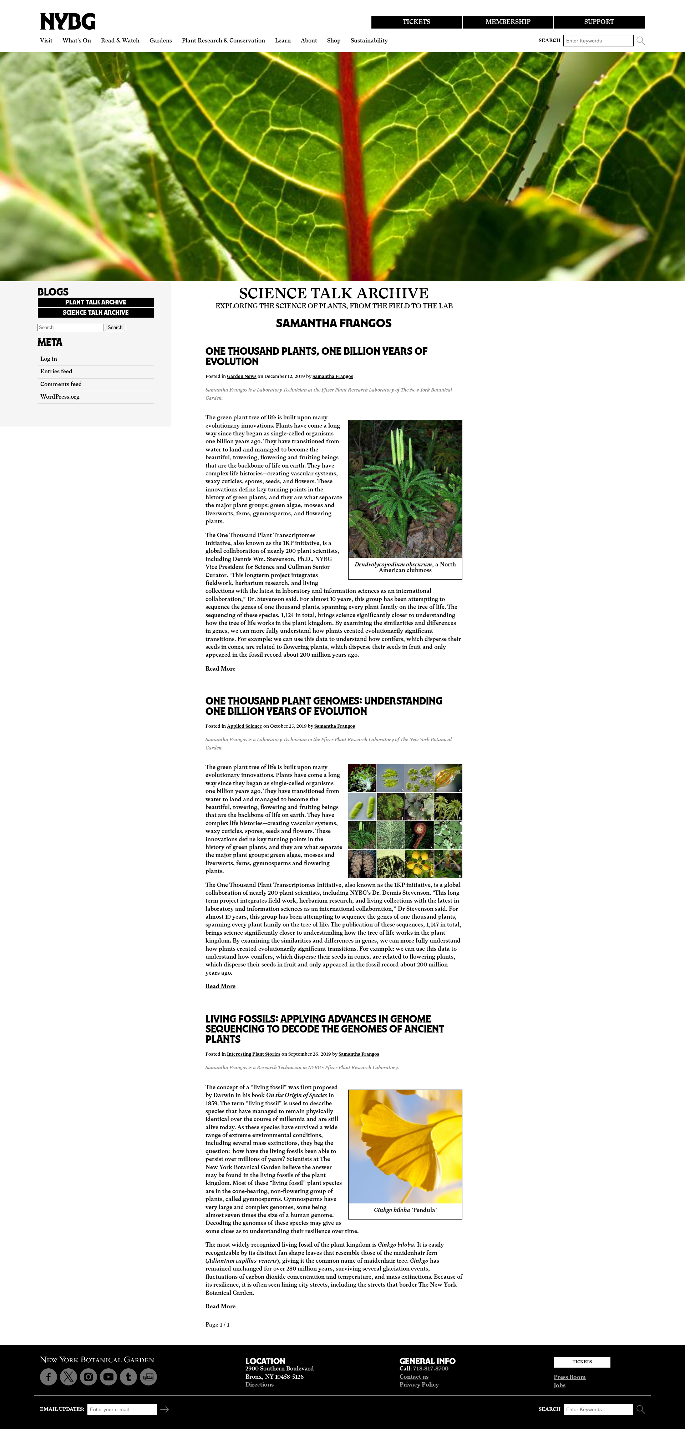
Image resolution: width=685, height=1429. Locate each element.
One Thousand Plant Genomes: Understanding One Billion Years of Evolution (324, 706)
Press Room (570, 1377)
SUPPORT (599, 22)
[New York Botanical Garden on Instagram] (88, 1376)
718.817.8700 (430, 1369)
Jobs (559, 1386)
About (309, 41)
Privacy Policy (419, 1385)
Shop (334, 41)
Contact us (414, 1377)
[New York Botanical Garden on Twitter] (68, 1376)
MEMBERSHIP (508, 22)
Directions (259, 1385)
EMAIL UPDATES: (62, 1409)
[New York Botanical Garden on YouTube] (108, 1376)
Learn (283, 41)
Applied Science (244, 726)
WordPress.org (60, 397)
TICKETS (416, 22)
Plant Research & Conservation (223, 41)
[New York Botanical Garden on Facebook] (48, 1376)
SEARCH (549, 40)
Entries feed (56, 372)
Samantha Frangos (333, 376)
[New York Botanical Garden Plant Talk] (148, 1376)
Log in (48, 359)
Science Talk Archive (334, 294)
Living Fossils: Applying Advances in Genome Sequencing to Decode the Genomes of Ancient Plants (325, 1029)
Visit (46, 41)
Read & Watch (120, 41)
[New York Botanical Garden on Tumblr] (128, 1376)
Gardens (160, 41)
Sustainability (369, 41)
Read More (220, 669)
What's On (76, 41)
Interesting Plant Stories (253, 1054)
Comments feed (61, 385)
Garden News (242, 376)
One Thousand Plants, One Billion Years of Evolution (317, 356)
